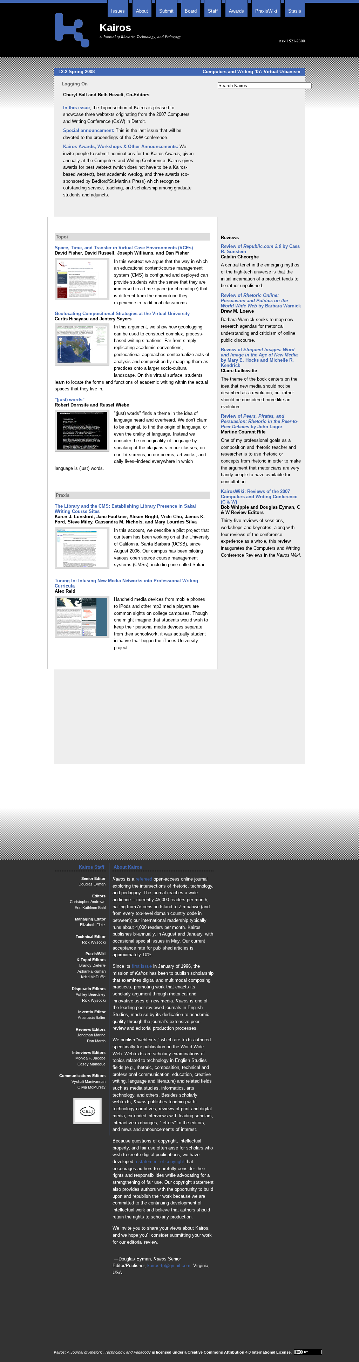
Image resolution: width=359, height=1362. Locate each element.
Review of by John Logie (259, 421)
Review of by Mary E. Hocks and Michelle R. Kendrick (259, 357)
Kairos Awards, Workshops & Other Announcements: (120, 146)
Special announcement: (88, 130)
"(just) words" (69, 399)
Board (191, 11)
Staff (213, 11)
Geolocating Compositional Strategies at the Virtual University (122, 313)
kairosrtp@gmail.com (168, 1265)
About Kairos (128, 867)
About (142, 11)
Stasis (294, 11)
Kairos (115, 27)
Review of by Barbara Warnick (261, 300)
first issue (142, 966)
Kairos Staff (91, 867)
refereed (144, 879)
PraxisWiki (266, 11)
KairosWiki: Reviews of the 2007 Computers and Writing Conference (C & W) (259, 497)
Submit (166, 11)
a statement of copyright (159, 1161)
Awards (236, 11)
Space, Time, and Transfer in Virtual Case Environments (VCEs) (124, 247)
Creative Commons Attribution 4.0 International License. (240, 1352)
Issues (118, 11)
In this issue (76, 107)
